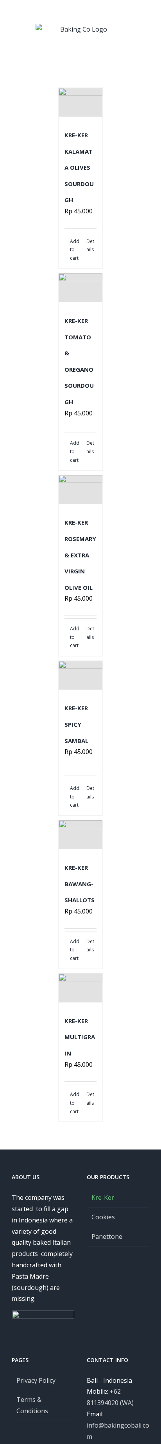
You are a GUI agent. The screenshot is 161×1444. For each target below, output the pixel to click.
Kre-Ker (102, 1197)
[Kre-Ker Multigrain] (80, 988)
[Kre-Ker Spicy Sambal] (80, 675)
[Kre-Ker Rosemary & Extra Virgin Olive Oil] (80, 489)
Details (90, 245)
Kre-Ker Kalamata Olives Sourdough (79, 167)
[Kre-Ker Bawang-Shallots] (80, 834)
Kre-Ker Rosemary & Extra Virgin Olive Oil (80, 554)
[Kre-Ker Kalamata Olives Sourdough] (80, 102)
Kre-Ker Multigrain (79, 1037)
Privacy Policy (35, 1380)
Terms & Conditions (32, 1405)
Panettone (106, 1236)
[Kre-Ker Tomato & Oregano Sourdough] (80, 287)
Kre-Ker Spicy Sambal (76, 724)
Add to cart (74, 249)
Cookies (103, 1217)
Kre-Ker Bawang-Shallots (79, 884)
